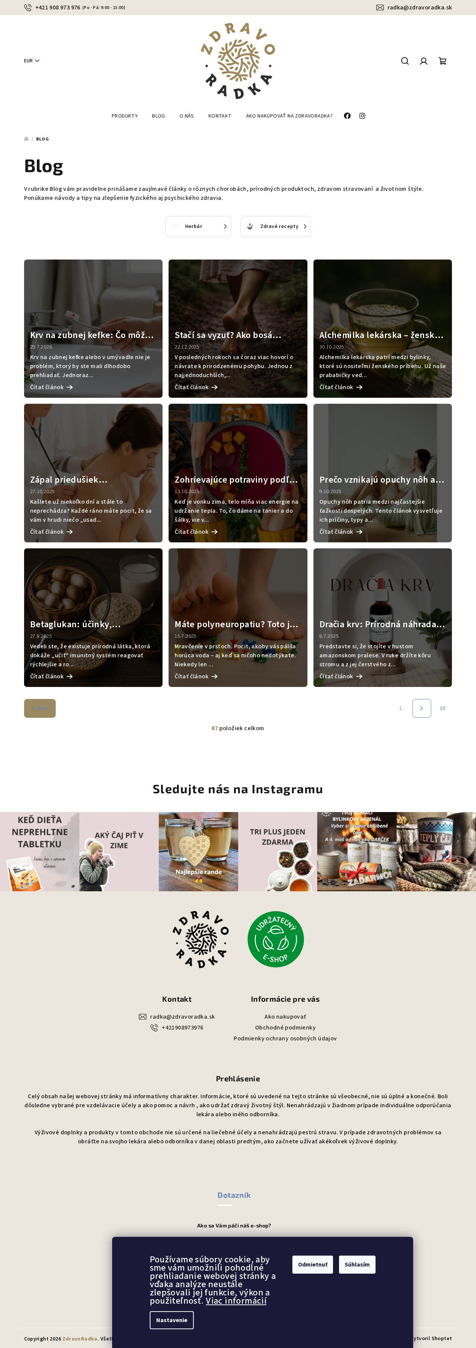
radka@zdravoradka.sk (420, 7)
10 (443, 708)
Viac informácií (236, 1300)
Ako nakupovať (285, 1017)
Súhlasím (357, 1264)
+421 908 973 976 (80, 7)
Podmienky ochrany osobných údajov (285, 1038)
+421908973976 (182, 1027)
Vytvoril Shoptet (431, 1338)
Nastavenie (171, 1320)
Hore (43, 708)
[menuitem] (125, 116)
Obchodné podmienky (285, 1027)
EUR (28, 61)
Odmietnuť (312, 1264)
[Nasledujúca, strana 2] (421, 708)
